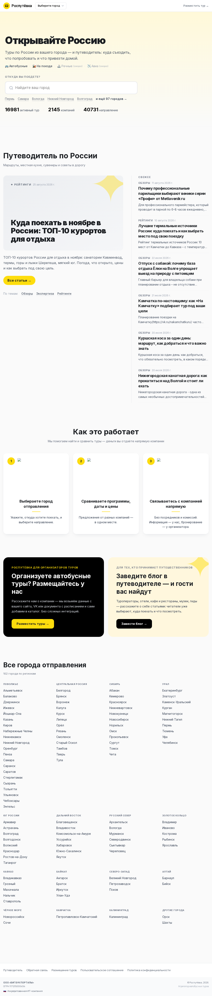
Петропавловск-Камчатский (76, 916)
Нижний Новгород (61, 99)
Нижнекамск (12, 737)
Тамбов (61, 748)
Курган (167, 708)
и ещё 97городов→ (111, 99)
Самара (23, 99)
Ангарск (62, 878)
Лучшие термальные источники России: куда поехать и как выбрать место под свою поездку (171, 231)
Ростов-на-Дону (15, 857)
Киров (7, 725)
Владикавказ (12, 878)
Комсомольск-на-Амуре (73, 833)
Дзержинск (11, 702)
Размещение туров (64, 970)
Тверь (60, 754)
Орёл (60, 725)
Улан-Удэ (63, 895)
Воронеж (63, 702)
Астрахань (11, 828)
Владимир (169, 822)
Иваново (168, 828)
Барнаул (168, 878)
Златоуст (169, 696)
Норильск (116, 725)
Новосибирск (119, 719)
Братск (61, 884)
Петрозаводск (119, 884)
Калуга (61, 708)
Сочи (7, 922)
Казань (8, 719)
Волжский (10, 845)
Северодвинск (120, 839)
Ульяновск (10, 795)
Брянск (61, 696)
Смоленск (63, 737)
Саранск (9, 766)
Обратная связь (37, 970)
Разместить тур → (196, 5)
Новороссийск (13, 916)
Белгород (63, 690)
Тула (59, 760)
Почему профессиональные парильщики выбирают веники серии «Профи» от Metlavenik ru (172, 193)
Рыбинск (168, 839)
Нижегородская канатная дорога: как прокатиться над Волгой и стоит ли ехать (172, 380)
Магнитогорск (172, 713)
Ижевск (8, 708)
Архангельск (118, 822)
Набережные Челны (17, 731)
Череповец (117, 851)
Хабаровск (64, 845)
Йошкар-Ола (12, 713)
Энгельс (9, 806)
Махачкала (11, 889)
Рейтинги (64, 293)
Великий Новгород (122, 878)
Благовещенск (66, 822)
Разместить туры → (33, 624)
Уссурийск (63, 839)
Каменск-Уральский (176, 702)
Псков (113, 889)
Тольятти (10, 789)
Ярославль (170, 845)
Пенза (7, 754)
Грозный (9, 884)
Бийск (166, 884)
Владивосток (65, 828)
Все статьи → (19, 280)
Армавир (9, 822)
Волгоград (85, 99)
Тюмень (168, 731)
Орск (166, 916)
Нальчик (9, 895)
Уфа (164, 737)
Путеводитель (12, 970)
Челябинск (170, 742)
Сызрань (9, 783)
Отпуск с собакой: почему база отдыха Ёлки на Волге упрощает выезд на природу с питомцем (168, 268)
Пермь (9, 99)
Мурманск (116, 833)
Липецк (61, 719)
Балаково (10, 696)
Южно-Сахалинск (68, 851)
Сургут (114, 742)
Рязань (61, 731)
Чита (112, 754)
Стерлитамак (13, 777)
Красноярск (117, 702)
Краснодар (11, 851)
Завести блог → (134, 624)
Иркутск (62, 889)
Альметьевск (12, 690)
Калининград (118, 916)
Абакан (114, 690)
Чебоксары (11, 800)
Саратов (9, 771)
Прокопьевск (118, 737)
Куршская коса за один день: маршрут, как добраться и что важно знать (172, 343)
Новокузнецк (118, 713)
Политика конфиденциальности (149, 970)
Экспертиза (45, 293)
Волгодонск (11, 839)
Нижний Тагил (172, 719)
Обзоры (27, 293)
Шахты (167, 922)
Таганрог (9, 862)
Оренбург (10, 748)
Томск (113, 748)
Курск (60, 713)
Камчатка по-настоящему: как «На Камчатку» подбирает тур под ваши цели (171, 306)
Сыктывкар (117, 845)
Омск (113, 731)
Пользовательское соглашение (102, 970)
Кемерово (116, 696)
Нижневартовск (120, 708)
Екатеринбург (172, 690)
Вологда (38, 99)
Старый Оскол (66, 742)
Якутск (61, 857)
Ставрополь (12, 901)
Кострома (169, 833)
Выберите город (49, 5)
